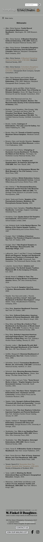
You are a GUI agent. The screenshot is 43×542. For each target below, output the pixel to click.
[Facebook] (32, 533)
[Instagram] (37, 533)
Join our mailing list (17, 532)
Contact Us (22, 528)
